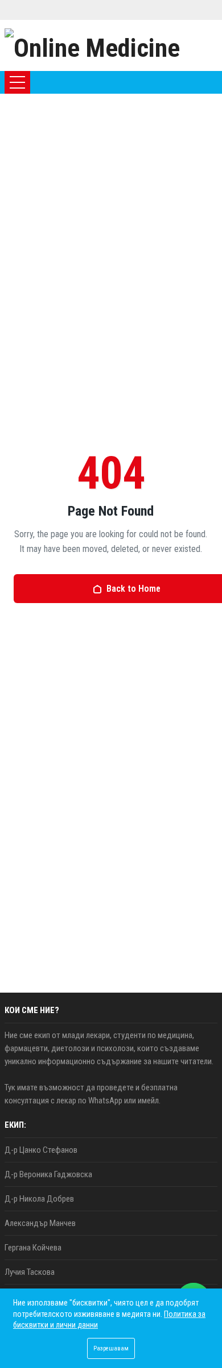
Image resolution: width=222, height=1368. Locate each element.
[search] (177, 82)
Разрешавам (111, 1348)
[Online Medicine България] (111, 45)
